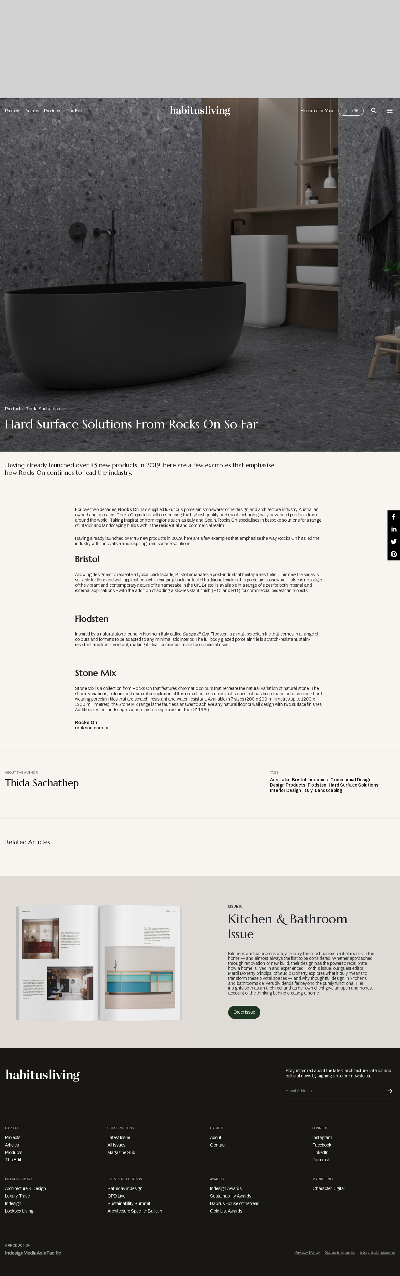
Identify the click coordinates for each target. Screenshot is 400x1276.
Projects (12, 111)
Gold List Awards (226, 1211)
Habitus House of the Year (234, 1203)
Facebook (321, 1145)
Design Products (287, 785)
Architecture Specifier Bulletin (135, 1211)
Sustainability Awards (230, 1196)
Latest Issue (119, 1137)
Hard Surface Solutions (353, 785)
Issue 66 (351, 111)
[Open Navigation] (389, 110)
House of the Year (317, 111)
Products (52, 111)
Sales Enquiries (340, 1252)
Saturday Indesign (125, 1188)
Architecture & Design (25, 1188)
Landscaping (328, 790)
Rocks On (128, 509)
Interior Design (285, 790)
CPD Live (116, 1196)
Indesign (13, 1203)
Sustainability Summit (129, 1203)
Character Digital (328, 1188)
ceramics (318, 779)
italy (307, 790)
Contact (218, 1145)
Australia (279, 779)
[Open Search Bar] (374, 110)
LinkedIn (320, 1152)
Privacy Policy (307, 1252)
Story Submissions (377, 1252)
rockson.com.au (92, 728)
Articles (32, 111)
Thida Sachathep (43, 409)
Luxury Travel (18, 1196)
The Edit (74, 111)
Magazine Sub (121, 1152)
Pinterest (320, 1159)
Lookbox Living (19, 1211)
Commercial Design (350, 779)
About (215, 1137)
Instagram (322, 1137)
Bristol (299, 779)
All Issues (116, 1145)
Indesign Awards (226, 1188)
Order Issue (244, 1012)
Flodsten (317, 785)
